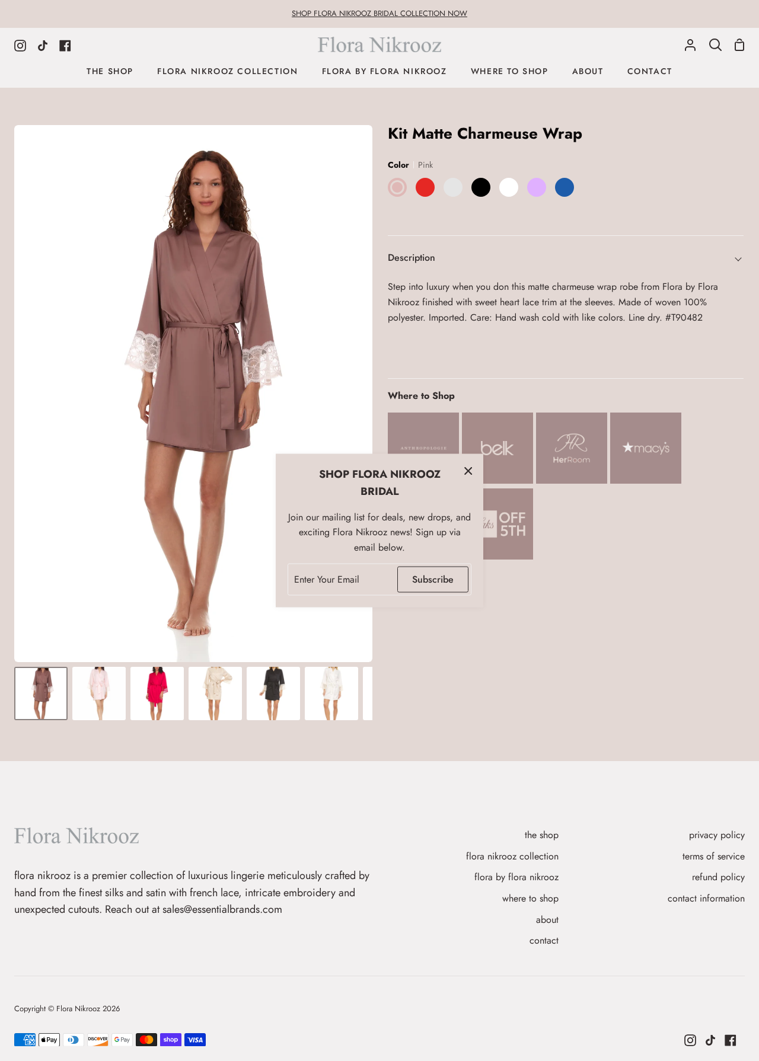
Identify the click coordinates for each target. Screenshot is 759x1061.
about (547, 919)
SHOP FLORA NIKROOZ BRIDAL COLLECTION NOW (379, 13)
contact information (706, 898)
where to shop (530, 898)
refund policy (718, 877)
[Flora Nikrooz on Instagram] (690, 1040)
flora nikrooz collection (512, 856)
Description (411, 257)
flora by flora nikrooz (516, 877)
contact (544, 940)
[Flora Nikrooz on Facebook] (730, 1040)
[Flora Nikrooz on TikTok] (710, 1040)
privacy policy (717, 835)
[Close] (468, 470)
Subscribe (433, 579)
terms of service (714, 856)
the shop (542, 835)
